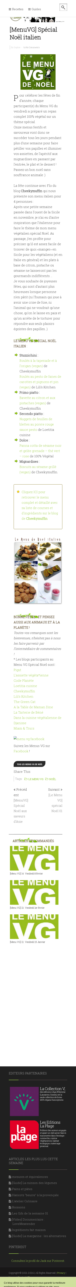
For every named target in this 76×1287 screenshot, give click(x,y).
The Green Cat (24, 702)
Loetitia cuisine (25, 686)
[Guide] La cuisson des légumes (34, 1183)
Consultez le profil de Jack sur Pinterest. (38, 1261)
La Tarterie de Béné (28, 712)
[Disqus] (38, 998)
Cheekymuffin (24, 691)
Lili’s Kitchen (23, 696)
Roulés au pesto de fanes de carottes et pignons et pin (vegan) (40, 381)
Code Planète (24, 680)
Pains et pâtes (22, 1189)
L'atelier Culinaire (24, 1201)
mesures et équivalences (30, 1177)
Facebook (21, 751)
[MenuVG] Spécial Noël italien (33, 33)
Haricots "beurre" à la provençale (35, 1195)
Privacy (61, 1272)
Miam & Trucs (24, 728)
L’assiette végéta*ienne (31, 675)
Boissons (18, 1207)
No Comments (33, 47)
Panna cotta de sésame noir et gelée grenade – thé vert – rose (40, 450)
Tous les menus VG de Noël (29, 764)
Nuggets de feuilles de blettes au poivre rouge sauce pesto (36, 424)
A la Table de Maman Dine (33, 707)
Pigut (17, 670)
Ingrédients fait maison (29, 1230)
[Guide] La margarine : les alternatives (39, 1236)
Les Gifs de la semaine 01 (30, 1213)
